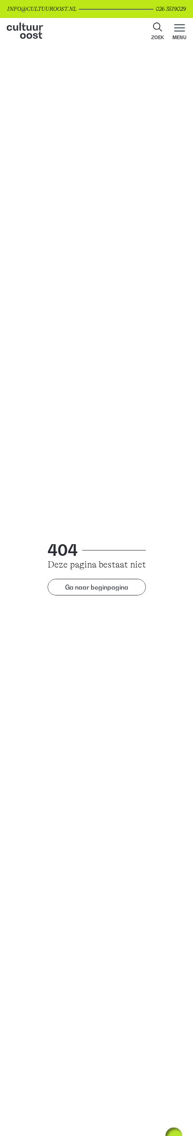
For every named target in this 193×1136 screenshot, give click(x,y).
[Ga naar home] (96, 31)
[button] (157, 31)
